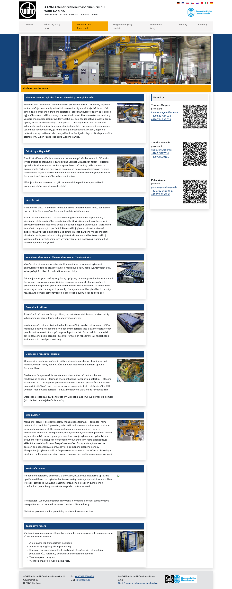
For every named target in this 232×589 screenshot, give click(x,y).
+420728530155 (160, 156)
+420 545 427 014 (161, 115)
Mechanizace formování (84, 26)
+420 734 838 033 (161, 119)
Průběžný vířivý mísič (52, 26)
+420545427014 (160, 153)
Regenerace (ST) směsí (122, 26)
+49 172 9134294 (160, 194)
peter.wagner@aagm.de (164, 187)
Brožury (183, 24)
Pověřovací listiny (156, 26)
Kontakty (202, 24)
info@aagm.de (83, 580)
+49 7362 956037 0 (84, 576)
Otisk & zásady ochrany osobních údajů (137, 583)
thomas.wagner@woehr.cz (165, 112)
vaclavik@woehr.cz (161, 149)
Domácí (29, 24)
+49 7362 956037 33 (162, 190)
